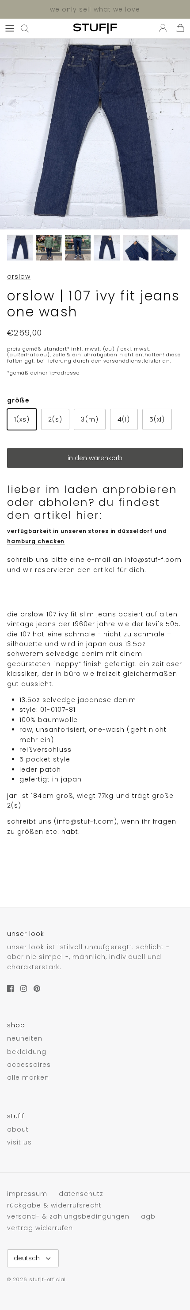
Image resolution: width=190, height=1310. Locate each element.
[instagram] (23, 988)
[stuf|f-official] (95, 28)
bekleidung (27, 1051)
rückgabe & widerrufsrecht (54, 1205)
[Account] (161, 28)
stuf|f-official (47, 1279)
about (18, 1129)
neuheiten (24, 1038)
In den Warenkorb (95, 458)
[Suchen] (29, 28)
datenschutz (81, 1193)
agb (148, 1216)
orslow (18, 276)
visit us (19, 1142)
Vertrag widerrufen (40, 1227)
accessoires (29, 1064)
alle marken (28, 1077)
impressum (27, 1193)
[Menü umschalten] (9, 28)
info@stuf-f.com (153, 559)
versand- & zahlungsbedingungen (68, 1216)
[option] (95, 134)
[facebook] (10, 988)
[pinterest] (37, 988)
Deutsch (27, 1258)
